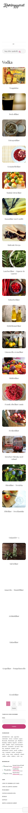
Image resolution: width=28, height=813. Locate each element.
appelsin (16, 737)
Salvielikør (14, 564)
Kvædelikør (14, 694)
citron (10, 738)
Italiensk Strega (14, 245)
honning (4, 742)
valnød (22, 754)
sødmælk (16, 754)
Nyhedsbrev (5, 790)
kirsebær (4, 746)
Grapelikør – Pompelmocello (14, 668)
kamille (8, 744)
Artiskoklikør (14, 616)
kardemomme (19, 744)
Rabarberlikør (14, 300)
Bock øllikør (14, 114)
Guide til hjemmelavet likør (10, 783)
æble (18, 756)
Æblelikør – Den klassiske (14, 511)
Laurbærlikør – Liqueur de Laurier (14, 272)
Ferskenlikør (14, 430)
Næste (14, 708)
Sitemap (4, 796)
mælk (15, 750)
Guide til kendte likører (9, 786)
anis (12, 737)
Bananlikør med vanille (14, 219)
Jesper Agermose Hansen (9, 803)
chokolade (5, 738)
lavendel (17, 746)
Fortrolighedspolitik (9, 793)
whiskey (13, 756)
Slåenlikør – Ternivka (14, 485)
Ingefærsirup (16, 772)
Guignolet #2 (14, 537)
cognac (21, 738)
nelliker (20, 750)
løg (3, 748)
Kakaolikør (14, 642)
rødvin (13, 752)
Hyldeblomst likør (14, 326)
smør (11, 754)
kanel (12, 744)
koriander (11, 746)
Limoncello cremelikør (14, 352)
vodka (8, 756)
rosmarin (7, 752)
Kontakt (4, 800)
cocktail (15, 738)
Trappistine (14, 88)
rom (3, 752)
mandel (13, 748)
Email (3, 718)
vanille (4, 756)
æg (21, 756)
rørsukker (19, 752)
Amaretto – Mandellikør (14, 590)
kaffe (3, 744)
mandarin (7, 748)
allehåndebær (6, 737)
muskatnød (5, 750)
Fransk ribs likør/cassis (14, 404)
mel (18, 748)
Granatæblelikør (14, 166)
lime (22, 746)
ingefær (15, 742)
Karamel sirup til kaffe (18, 765)
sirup (7, 754)
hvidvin (10, 742)
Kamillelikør (16, 769)
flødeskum (11, 740)
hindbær (20, 740)
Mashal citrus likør (14, 193)
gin (16, 740)
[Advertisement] (14, 27)
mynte (11, 750)
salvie (3, 754)
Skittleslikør (14, 378)
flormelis (4, 740)
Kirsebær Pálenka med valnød (14, 458)
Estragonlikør (14, 140)
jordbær (20, 742)
